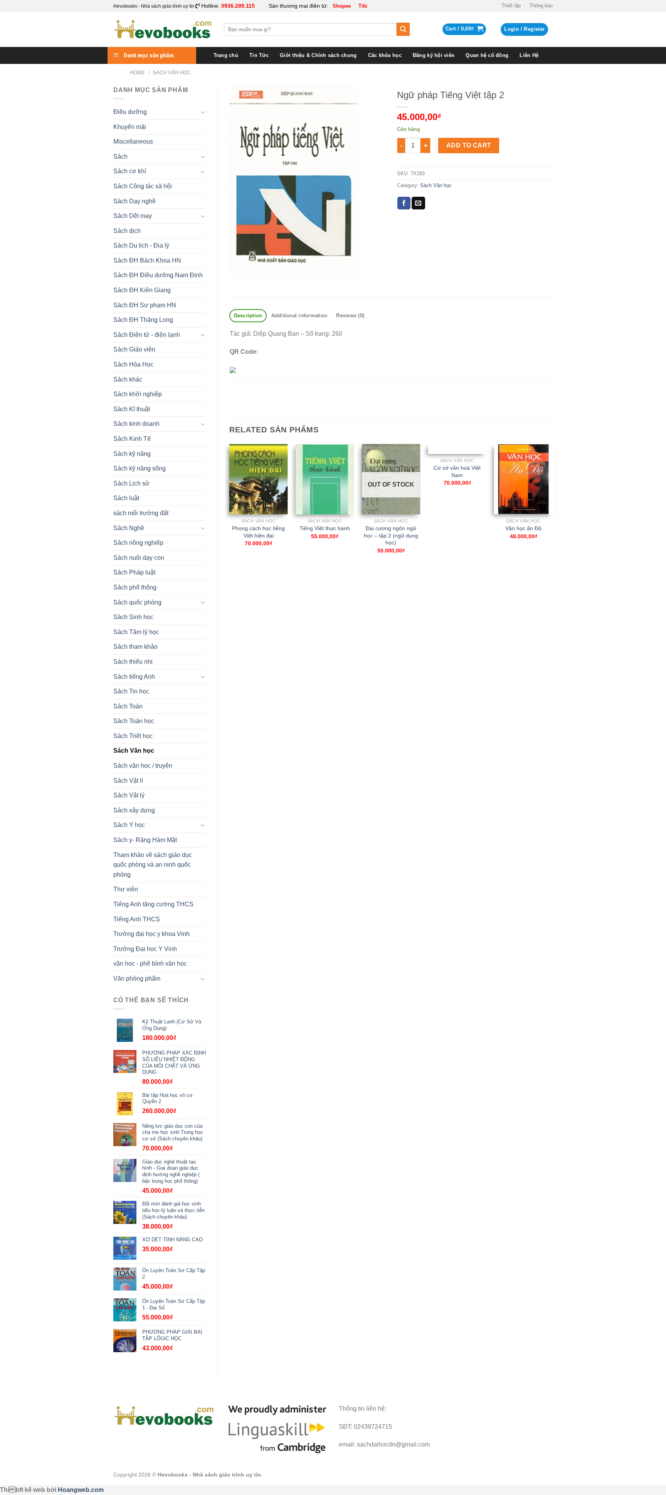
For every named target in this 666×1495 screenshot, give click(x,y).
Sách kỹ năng (132, 453)
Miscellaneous (133, 141)
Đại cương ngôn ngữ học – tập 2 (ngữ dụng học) (391, 535)
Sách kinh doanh (136, 423)
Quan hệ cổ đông (487, 55)
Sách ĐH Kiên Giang (142, 290)
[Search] (403, 29)
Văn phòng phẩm (136, 978)
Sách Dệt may (132, 216)
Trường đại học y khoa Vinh (151, 934)
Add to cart (468, 145)
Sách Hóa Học (133, 364)
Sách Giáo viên (134, 349)
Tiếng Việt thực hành (324, 528)
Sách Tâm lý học (136, 632)
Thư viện (125, 889)
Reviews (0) (350, 315)
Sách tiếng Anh (134, 676)
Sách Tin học (131, 691)
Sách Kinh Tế (132, 438)
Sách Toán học (133, 721)
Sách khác (127, 379)
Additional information (299, 315)
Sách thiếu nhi (133, 661)
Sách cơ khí (129, 171)
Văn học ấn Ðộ (523, 528)
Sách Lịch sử (131, 483)
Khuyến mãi (129, 127)
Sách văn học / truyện (142, 765)
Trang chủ (226, 55)
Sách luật (126, 498)
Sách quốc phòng (137, 602)
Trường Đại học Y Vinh (145, 949)
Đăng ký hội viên (433, 55)
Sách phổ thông (134, 587)
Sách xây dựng (134, 810)
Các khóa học (385, 55)
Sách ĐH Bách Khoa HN (147, 260)
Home (137, 72)
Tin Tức (259, 55)
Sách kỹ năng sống (139, 468)
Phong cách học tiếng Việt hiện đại (258, 532)
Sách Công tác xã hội (142, 186)
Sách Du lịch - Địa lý (141, 245)
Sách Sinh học (133, 617)
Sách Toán (128, 706)
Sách (120, 156)
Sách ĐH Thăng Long (143, 319)
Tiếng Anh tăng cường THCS (153, 904)
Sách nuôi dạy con (138, 557)
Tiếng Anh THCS (136, 919)
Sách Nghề (128, 528)
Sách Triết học (133, 736)
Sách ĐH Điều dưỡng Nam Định (158, 275)
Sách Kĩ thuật (131, 409)
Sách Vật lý (129, 795)
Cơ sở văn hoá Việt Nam (457, 471)
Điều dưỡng (130, 112)
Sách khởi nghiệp (137, 394)
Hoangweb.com (81, 1490)
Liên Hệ (529, 55)
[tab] (248, 316)
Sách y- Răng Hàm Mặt (145, 840)
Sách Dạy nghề (134, 201)
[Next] (552, 505)
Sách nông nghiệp (138, 542)
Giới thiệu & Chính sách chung (318, 55)
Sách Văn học (172, 72)
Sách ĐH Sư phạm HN (144, 305)
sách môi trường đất (140, 513)
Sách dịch (127, 231)
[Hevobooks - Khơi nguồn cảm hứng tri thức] (162, 29)
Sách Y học (129, 825)
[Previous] (229, 505)
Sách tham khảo (135, 646)
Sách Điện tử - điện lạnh (146, 334)
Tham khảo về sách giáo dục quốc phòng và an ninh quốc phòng (152, 865)
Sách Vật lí (128, 780)
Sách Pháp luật (134, 572)
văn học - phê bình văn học (150, 963)
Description (248, 315)
